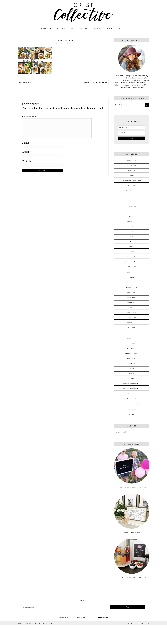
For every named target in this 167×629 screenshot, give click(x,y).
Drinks (132, 241)
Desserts (131, 216)
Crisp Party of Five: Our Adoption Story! (131, 487)
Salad (132, 333)
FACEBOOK (63, 617)
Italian (131, 277)
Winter (132, 414)
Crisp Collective (83, 12)
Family (132, 252)
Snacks (132, 363)
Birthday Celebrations (132, 180)
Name (26, 143)
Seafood (132, 343)
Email (26, 152)
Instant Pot (131, 272)
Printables (132, 318)
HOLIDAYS (132, 267)
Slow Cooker (132, 358)
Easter (131, 246)
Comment (29, 116)
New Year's (131, 297)
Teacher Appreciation (132, 383)
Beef (132, 175)
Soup (132, 368)
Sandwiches (132, 338)
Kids (132, 282)
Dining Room (132, 221)
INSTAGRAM (84, 617)
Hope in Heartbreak (132, 532)
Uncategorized (132, 404)
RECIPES (131, 328)
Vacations (132, 409)
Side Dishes (132, 348)
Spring (132, 373)
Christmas (132, 201)
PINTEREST (104, 617)
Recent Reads (131, 323)
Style (132, 378)
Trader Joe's (132, 399)
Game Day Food (131, 262)
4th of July (131, 160)
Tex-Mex (131, 394)
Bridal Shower (132, 191)
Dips (132, 226)
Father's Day (132, 257)
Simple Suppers (131, 353)
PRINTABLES (132, 312)
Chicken (131, 196)
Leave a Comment (25, 82)
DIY (131, 236)
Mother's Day (131, 287)
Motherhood (132, 292)
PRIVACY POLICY (46, 623)
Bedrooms (132, 170)
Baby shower (132, 165)
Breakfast (132, 186)
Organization (132, 302)
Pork (132, 307)
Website (27, 161)
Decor (132, 211)
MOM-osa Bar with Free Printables (132, 577)
